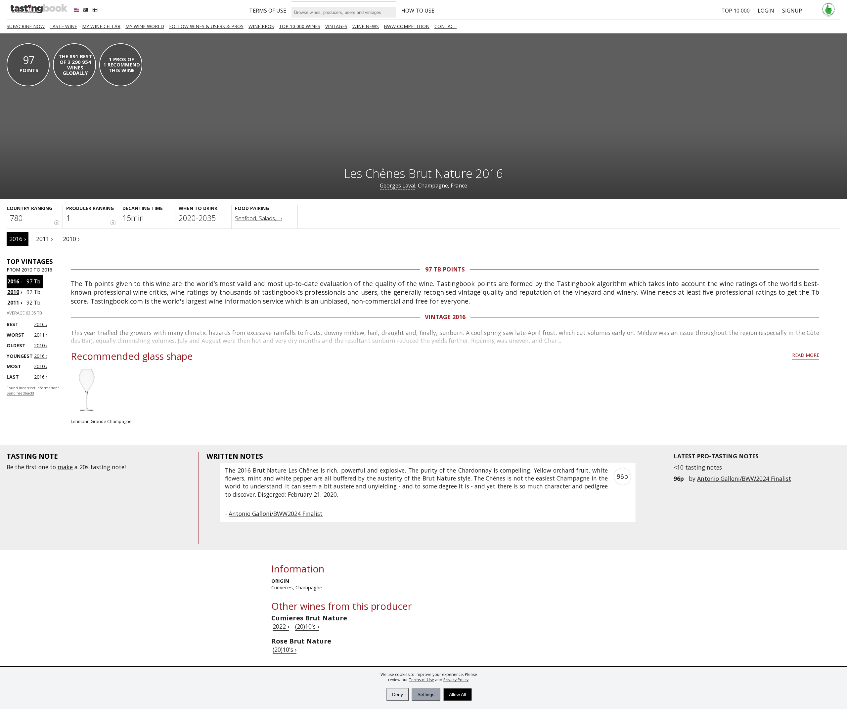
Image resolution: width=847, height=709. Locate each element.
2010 (13, 292)
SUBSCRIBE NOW (26, 26)
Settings (426, 694)
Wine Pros (261, 26)
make (65, 467)
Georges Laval (397, 185)
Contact (445, 26)
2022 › (281, 626)
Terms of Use (421, 680)
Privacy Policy (455, 680)
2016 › (17, 239)
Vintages (336, 26)
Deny (397, 694)
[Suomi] (95, 10)
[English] (77, 10)
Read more (805, 355)
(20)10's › (307, 626)
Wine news (365, 26)
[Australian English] (86, 10)
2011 (13, 302)
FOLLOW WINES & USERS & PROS (206, 26)
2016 (13, 281)
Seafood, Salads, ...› (258, 218)
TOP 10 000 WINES (299, 26)
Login (766, 10)
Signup (792, 10)
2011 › (44, 239)
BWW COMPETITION (406, 26)
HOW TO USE (417, 10)
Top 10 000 (735, 10)
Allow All (457, 694)
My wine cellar (101, 26)
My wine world (144, 26)
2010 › (71, 239)
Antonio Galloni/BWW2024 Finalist (744, 478)
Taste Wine (63, 26)
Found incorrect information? (33, 391)
